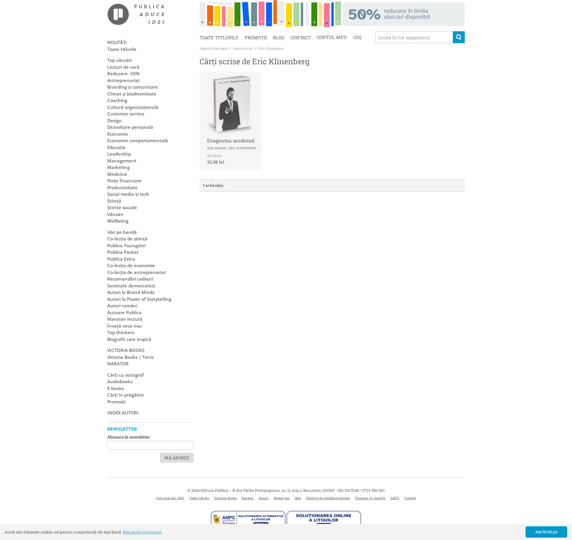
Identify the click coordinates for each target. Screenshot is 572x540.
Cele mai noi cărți (170, 498)
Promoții (256, 37)
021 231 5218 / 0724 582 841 (361, 490)
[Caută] (459, 37)
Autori (264, 498)
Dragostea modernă (231, 140)
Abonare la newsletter (128, 437)
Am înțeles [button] (546, 532)
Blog (279, 37)
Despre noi (281, 498)
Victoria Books (225, 498)
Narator (248, 498)
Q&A (298, 498)
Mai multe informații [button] (142, 532)
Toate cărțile (199, 498)
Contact (300, 37)
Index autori (123, 413)
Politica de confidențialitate (328, 498)
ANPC (395, 498)
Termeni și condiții (370, 498)
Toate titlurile (219, 37)
